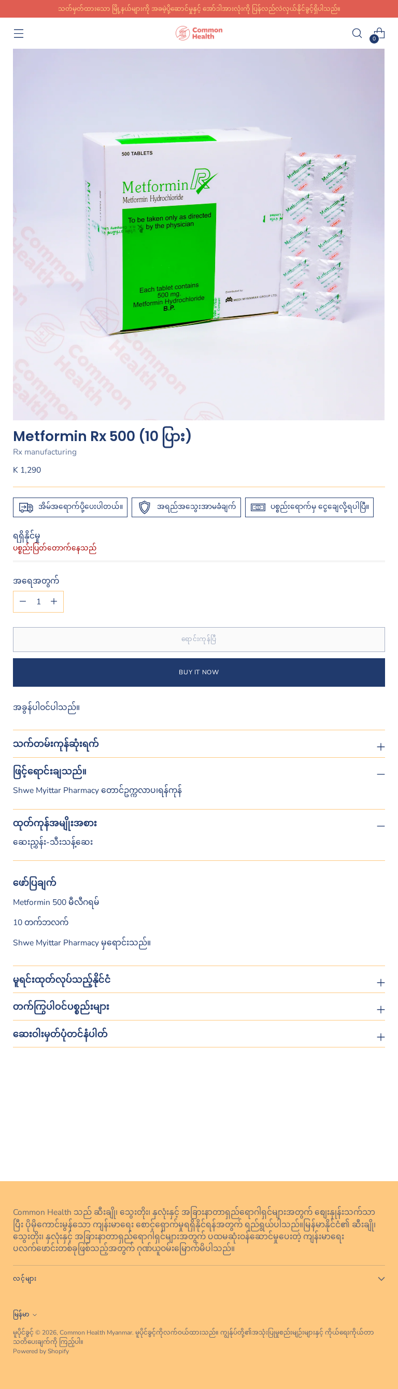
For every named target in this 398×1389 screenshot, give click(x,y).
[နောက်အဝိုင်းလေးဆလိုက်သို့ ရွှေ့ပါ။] (376, 1145)
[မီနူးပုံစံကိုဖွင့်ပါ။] (18, 33)
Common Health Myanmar (96, 1332)
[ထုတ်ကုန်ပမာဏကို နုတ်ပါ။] (54, 601)
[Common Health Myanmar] (199, 33)
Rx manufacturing (45, 451)
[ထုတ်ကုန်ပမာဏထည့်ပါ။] (22, 601)
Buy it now (199, 672)
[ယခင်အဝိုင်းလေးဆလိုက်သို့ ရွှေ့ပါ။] (352, 1146)
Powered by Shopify (41, 1351)
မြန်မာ (21, 1314)
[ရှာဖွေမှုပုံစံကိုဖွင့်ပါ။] (357, 33)
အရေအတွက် (36, 580)
